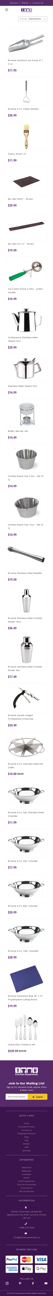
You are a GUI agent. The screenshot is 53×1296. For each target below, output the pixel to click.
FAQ (26, 1140)
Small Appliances (26, 1181)
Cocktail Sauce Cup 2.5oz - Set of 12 (25, 478)
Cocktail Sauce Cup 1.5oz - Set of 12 (25, 526)
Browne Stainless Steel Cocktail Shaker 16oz (25, 620)
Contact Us (38, 3)
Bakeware (26, 1171)
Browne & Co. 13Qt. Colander (23, 951)
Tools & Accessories (26, 1184)
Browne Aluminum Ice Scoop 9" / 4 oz (25, 62)
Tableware (26, 1167)
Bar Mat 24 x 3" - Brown (21, 244)
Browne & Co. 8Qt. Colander (23, 906)
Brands (25, 3)
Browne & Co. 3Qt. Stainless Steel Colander (26, 814)
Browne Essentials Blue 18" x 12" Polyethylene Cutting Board (25, 998)
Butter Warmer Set (18, 431)
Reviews (14, 3)
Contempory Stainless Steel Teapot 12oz (23, 339)
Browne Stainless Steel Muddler (25, 573)
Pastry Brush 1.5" (17, 154)
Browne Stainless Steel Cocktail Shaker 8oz (25, 668)
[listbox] (37, 19)
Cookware (26, 1174)
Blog (26, 1137)
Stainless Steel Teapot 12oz (22, 386)
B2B (26, 1147)
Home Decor (26, 1188)
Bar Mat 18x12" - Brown (20, 199)
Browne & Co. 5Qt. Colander (23, 861)
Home (26, 1123)
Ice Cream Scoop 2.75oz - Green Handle (25, 291)
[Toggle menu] (6, 10)
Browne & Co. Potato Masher (23, 109)
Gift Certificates (26, 1191)
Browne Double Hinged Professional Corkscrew (21, 717)
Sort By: (23, 19)
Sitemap (26, 1150)
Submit (39, 1097)
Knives (26, 1178)
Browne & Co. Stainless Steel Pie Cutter (25, 766)
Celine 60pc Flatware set (21, 1044)
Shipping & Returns (26, 1133)
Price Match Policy (26, 1127)
